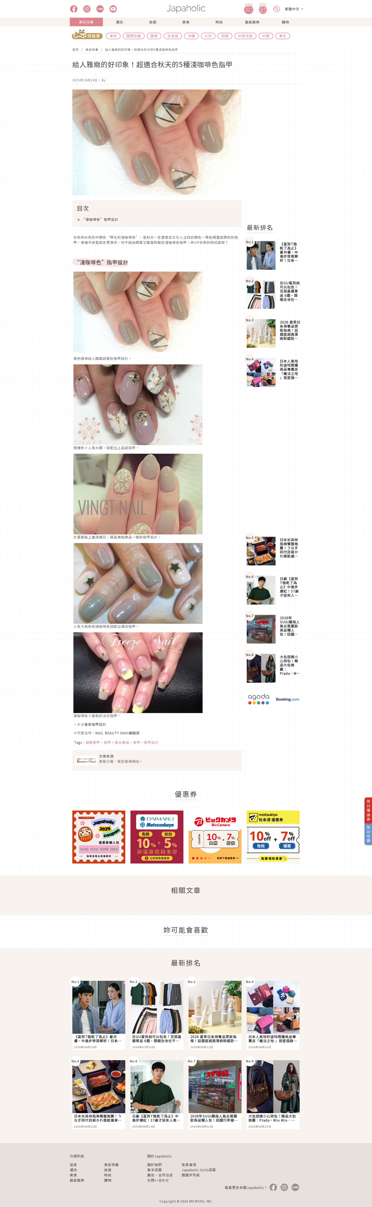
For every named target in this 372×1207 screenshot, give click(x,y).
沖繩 (191, 35)
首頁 (75, 49)
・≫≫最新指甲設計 (89, 724)
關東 (154, 35)
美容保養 (86, 22)
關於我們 (154, 1164)
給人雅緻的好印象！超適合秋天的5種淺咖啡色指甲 (141, 49)
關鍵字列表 (191, 1175)
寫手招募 (154, 1169)
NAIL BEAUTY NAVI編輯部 (117, 732)
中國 (266, 35)
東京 (113, 35)
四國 (225, 35)
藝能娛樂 (252, 22)
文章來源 (106, 756)
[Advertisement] (276, 154)
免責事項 (189, 1164)
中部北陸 (245, 35)
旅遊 (153, 22)
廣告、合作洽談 (160, 1175)
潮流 (119, 22)
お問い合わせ (158, 1180)
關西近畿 (133, 35)
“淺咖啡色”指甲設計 (100, 219)
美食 (186, 22)
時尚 (219, 22)
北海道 (172, 35)
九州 (208, 35)
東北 (282, 35)
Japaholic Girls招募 (199, 1169)
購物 (285, 22)
